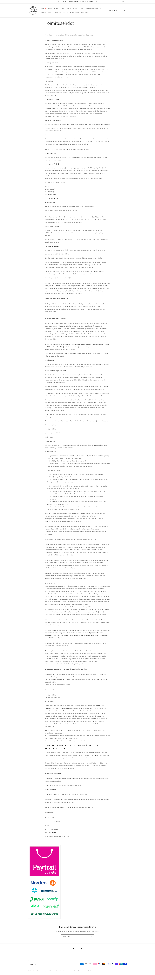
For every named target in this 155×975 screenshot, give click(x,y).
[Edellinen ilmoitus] (58, 1)
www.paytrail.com (51, 194)
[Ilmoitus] (97, 1)
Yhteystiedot (63, 970)
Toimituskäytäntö (90, 970)
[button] (117, 11)
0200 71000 (60, 293)
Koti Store (34, 970)
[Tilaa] (92, 936)
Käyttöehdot (81, 970)
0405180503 (94, 755)
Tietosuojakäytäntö (53, 970)
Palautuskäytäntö (72, 970)
